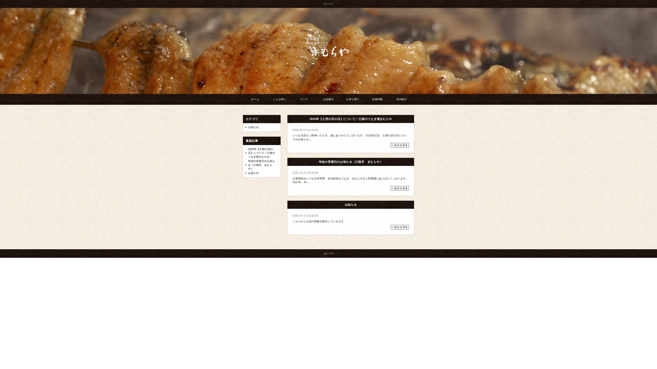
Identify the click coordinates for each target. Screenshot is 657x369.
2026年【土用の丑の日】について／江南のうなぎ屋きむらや (261, 153)
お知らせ (253, 127)
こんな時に (279, 99)
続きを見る (401, 145)
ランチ (304, 99)
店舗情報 (377, 99)
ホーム (255, 99)
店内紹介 (401, 99)
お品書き (328, 99)
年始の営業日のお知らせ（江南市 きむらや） (261, 165)
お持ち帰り (353, 99)
